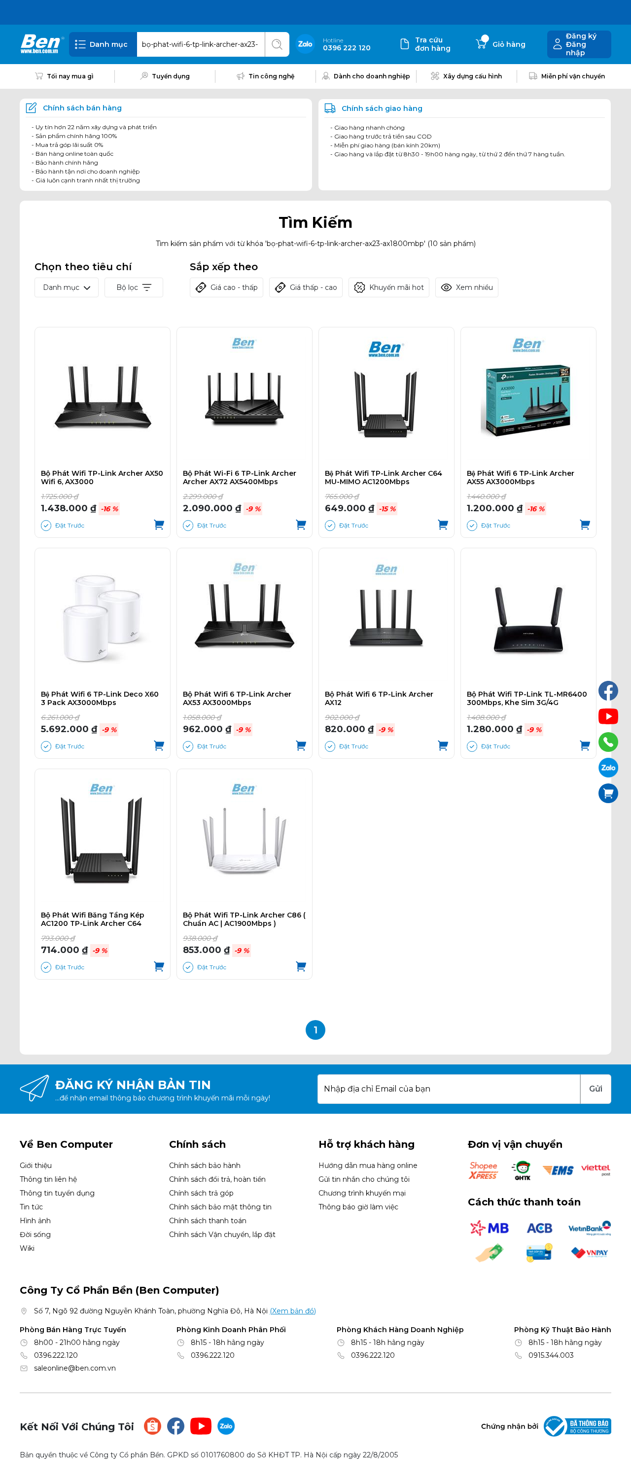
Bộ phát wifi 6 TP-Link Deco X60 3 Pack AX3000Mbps (100, 698)
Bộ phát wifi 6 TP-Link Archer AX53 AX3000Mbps (237, 698)
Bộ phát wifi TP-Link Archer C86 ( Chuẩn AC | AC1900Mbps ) (244, 919)
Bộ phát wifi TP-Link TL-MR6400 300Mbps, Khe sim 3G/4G (527, 698)
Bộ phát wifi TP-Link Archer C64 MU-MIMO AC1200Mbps (383, 477)
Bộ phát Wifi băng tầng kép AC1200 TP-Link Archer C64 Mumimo (92, 919)
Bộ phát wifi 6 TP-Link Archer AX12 (379, 698)
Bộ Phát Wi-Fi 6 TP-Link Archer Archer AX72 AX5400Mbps (239, 477)
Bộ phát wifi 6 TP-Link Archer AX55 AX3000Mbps (520, 477)
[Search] (277, 44)
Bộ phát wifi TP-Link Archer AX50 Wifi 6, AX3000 (102, 477)
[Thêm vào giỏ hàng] (159, 525)
